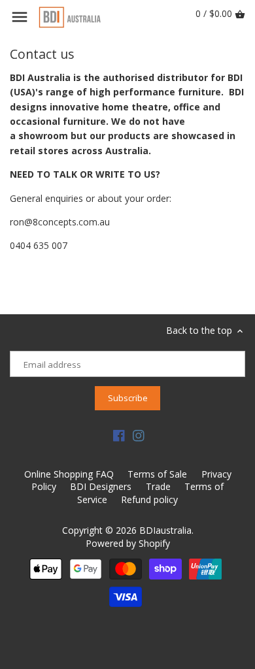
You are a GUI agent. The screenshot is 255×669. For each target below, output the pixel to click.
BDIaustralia (165, 530)
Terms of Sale (157, 474)
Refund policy (149, 499)
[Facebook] (119, 435)
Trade (158, 486)
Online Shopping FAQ (69, 474)
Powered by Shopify (128, 543)
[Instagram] (138, 435)
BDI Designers (100, 486)
